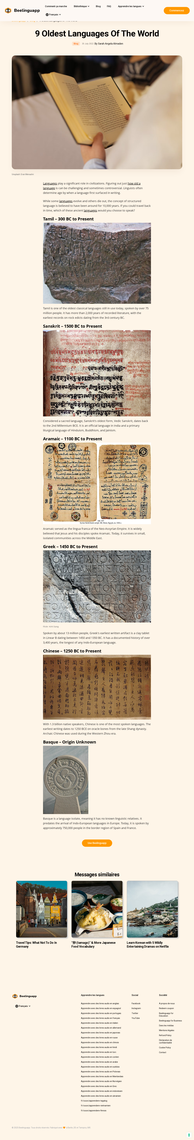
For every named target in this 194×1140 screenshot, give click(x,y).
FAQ (109, 6)
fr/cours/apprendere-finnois (93, 1110)
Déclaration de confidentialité (165, 1041)
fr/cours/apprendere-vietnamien (95, 1105)
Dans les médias (166, 1025)
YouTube (136, 1018)
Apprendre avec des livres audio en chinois (100, 1042)
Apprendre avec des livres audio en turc (98, 1052)
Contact (162, 1052)
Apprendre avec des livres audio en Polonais (100, 1071)
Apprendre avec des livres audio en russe (99, 1037)
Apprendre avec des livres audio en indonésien (101, 1091)
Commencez (176, 10)
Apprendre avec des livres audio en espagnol (101, 1008)
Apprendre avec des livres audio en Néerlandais (102, 1076)
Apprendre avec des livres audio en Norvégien (101, 1081)
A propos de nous (167, 1003)
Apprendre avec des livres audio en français (100, 1018)
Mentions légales (166, 1030)
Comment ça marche (56, 6)
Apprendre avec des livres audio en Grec (99, 1086)
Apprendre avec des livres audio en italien (99, 1023)
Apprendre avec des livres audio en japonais (100, 1032)
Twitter (135, 1013)
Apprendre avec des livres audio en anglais (100, 1003)
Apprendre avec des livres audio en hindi (99, 1047)
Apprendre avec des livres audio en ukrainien (101, 1096)
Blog (98, 6)
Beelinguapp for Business (170, 1021)
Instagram (136, 1008)
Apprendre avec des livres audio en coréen (100, 1057)
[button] (81, 6)
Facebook (136, 1003)
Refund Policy (165, 1035)
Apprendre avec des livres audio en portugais (101, 1013)
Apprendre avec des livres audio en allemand (101, 1028)
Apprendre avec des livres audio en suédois (100, 1067)
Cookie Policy (165, 1047)
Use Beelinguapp (97, 842)
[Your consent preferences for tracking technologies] (189, 1135)
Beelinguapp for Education (166, 1014)
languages (66, 201)
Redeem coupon (166, 1008)
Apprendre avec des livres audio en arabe (99, 1062)
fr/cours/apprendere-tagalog (94, 1101)
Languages (50, 183)
